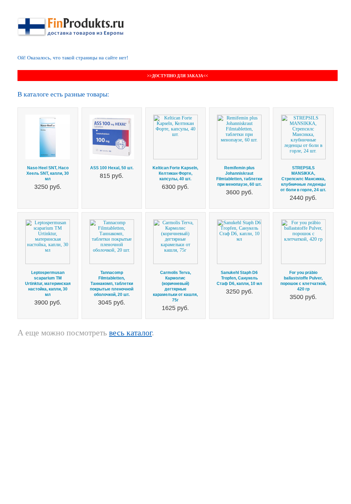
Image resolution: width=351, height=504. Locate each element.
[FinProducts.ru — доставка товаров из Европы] (70, 20)
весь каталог (130, 332)
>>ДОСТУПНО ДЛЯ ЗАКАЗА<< (177, 75)
